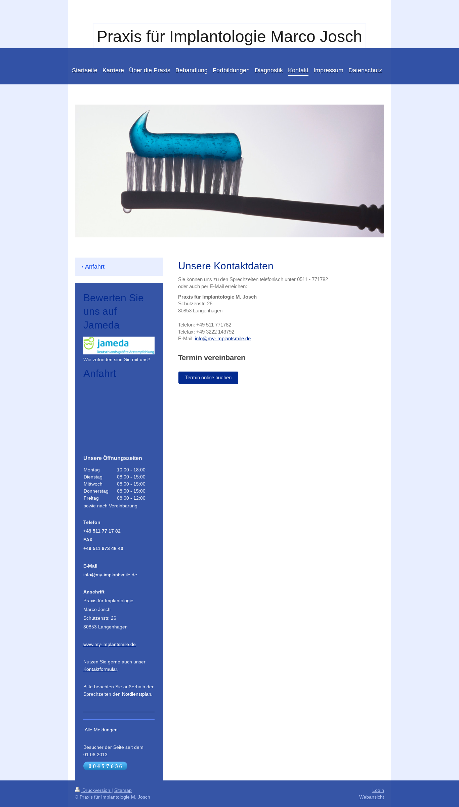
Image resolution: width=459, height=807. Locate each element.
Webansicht (371, 797)
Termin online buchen (208, 377)
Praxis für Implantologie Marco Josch (229, 36)
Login (378, 790)
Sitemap (123, 790)
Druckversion (96, 790)
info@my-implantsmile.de (223, 338)
